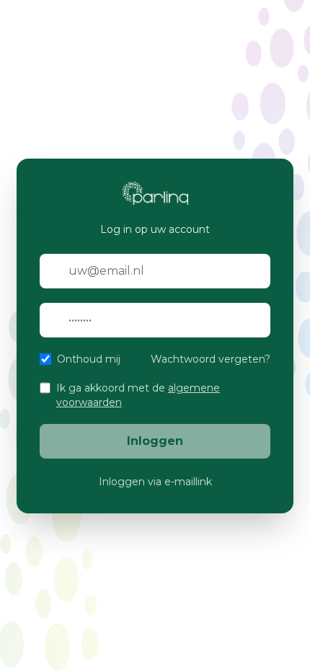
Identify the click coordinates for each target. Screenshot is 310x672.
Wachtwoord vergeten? (210, 359)
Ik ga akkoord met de (138, 395)
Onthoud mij (88, 359)
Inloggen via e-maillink (155, 481)
